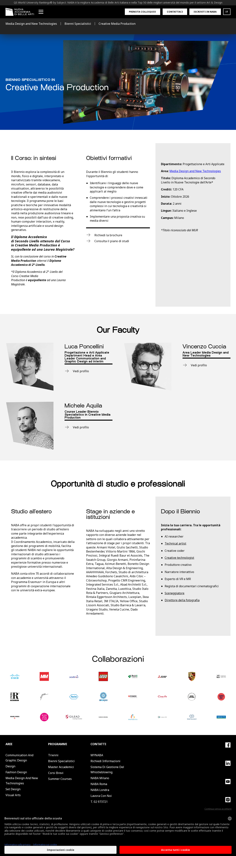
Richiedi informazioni (105, 761)
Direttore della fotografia (182, 600)
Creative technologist (179, 558)
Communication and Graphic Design (19, 757)
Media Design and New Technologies (195, 171)
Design (10, 766)
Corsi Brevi (55, 773)
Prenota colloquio (142, 11)
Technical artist (175, 543)
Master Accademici (61, 767)
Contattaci (175, 11)
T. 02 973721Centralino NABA (102, 804)
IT (226, 11)
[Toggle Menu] (41, 12)
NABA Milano (100, 778)
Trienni (53, 755)
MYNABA (97, 755)
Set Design (13, 789)
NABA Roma (99, 784)
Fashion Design (16, 772)
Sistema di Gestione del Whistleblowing (107, 769)
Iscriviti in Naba (205, 11)
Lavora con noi (101, 796)
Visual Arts (13, 795)
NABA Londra (100, 790)
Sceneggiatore (174, 593)
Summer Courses (60, 779)
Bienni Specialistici (61, 761)
